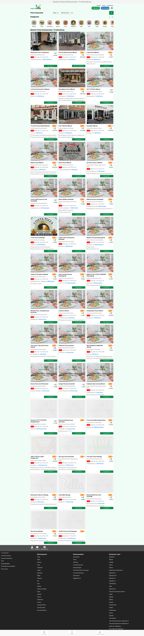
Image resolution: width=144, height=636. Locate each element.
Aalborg (111, 599)
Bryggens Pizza (77, 578)
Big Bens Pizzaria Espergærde (96, 237)
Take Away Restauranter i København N (118, 623)
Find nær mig (65, 12)
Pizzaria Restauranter (78, 573)
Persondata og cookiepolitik (8, 566)
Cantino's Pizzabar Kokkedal (39, 274)
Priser (2, 561)
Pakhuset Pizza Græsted (66, 345)
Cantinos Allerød (64, 311)
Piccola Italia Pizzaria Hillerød (68, 52)
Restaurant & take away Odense (117, 591)
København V (112, 581)
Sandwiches (40, 599)
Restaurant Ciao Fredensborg (40, 52)
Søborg (111, 613)
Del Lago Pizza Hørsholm (66, 456)
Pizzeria (39, 597)
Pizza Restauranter (41, 610)
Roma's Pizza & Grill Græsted (39, 384)
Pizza (38, 583)
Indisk (38, 559)
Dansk (38, 557)
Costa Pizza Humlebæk (38, 237)
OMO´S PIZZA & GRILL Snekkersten (37, 457)
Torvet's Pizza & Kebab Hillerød (40, 126)
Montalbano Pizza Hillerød (67, 89)
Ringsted (111, 615)
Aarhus (111, 565)
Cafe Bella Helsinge (64, 495)
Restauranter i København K (116, 570)
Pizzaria (39, 602)
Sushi (38, 565)
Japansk (39, 594)
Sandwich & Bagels (41, 589)
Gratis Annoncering (6, 555)
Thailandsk (39, 567)
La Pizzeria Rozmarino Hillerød (40, 89)
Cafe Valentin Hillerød (65, 126)
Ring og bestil (50, 65)
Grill (38, 581)
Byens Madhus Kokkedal (66, 199)
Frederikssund (112, 610)
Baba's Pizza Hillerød (37, 162)
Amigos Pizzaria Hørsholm (67, 384)
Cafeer (74, 559)
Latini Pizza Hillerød (93, 52)
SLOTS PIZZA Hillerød (93, 89)
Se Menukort (106, 65)
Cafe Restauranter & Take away (81, 570)
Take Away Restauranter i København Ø (118, 621)
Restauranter (76, 557)
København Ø (112, 589)
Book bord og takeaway (78, 65)
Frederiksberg (112, 583)
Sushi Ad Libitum (41, 607)
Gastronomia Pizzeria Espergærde (65, 275)
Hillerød (111, 559)
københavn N (112, 573)
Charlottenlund (112, 605)
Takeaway (75, 562)
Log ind (95, 8)
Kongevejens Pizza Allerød (95, 311)
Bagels (38, 575)
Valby (110, 586)
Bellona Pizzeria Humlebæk (95, 199)
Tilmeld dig (104, 8)
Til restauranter (5, 553)
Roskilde (111, 562)
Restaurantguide (77, 567)
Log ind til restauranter (6, 558)
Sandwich (39, 578)
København (112, 557)
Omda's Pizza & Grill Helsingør (68, 531)
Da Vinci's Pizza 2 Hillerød (94, 162)
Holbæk (111, 607)
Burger (38, 591)
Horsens (111, 602)
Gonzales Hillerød (92, 126)
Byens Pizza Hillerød (65, 162)
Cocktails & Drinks (41, 605)
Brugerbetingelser (5, 563)
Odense (111, 567)
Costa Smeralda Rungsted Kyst (96, 420)
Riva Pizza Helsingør (37, 531)
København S (112, 578)
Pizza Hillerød (112, 618)
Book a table (106, 139)
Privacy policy (4, 569)
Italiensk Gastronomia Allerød (96, 384)
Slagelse (111, 597)
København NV (112, 575)
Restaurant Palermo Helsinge (39, 495)
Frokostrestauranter (78, 565)
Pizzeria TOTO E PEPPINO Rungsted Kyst (38, 421)
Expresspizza (76, 575)
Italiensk (39, 586)
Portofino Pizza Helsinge (94, 456)
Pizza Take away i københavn (116, 629)
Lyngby (110, 594)
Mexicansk (39, 573)
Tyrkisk (38, 570)
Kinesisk (39, 562)
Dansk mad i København (115, 626)
